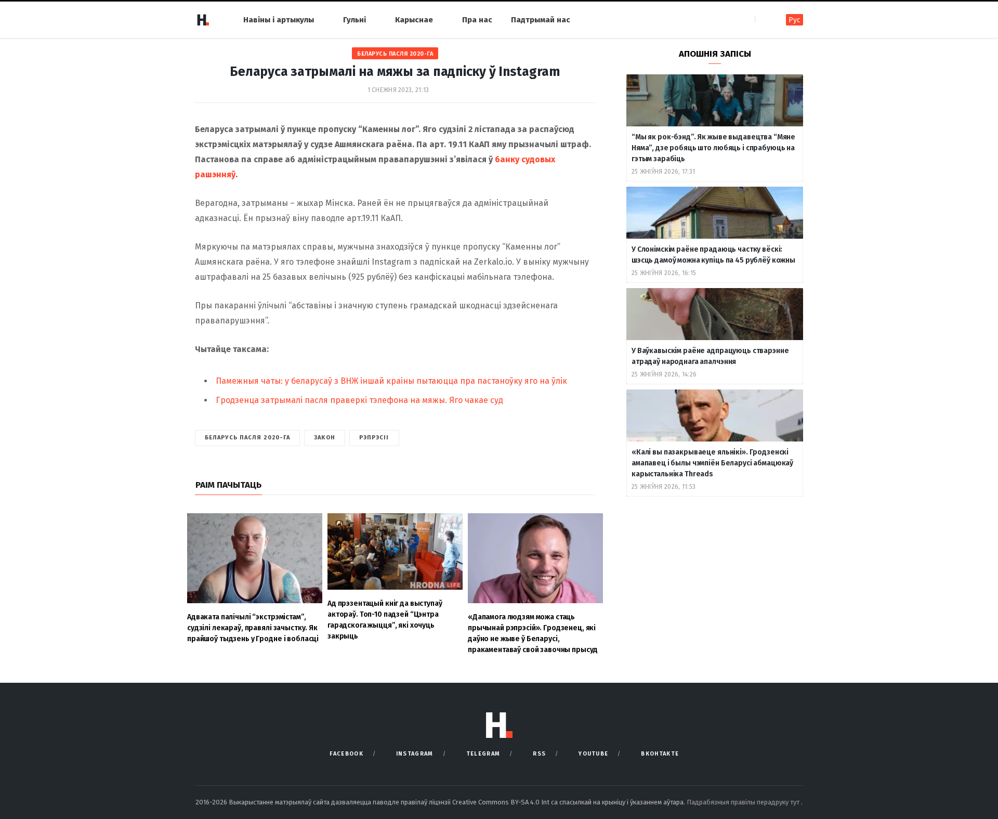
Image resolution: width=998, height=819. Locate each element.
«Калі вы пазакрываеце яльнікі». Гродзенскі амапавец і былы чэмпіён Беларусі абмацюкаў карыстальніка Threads (712, 463)
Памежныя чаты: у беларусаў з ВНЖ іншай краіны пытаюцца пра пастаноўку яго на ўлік (391, 381)
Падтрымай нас (540, 19)
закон (324, 437)
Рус (794, 20)
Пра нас (477, 19)
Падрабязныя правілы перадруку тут (744, 802)
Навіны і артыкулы (278, 19)
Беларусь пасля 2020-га (395, 53)
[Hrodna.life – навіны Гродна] (203, 20)
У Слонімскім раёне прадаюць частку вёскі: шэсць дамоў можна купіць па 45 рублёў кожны (713, 255)
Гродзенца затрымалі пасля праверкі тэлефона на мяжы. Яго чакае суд (359, 400)
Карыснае (414, 19)
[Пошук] (764, 19)
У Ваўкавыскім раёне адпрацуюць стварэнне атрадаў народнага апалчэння (710, 356)
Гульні (354, 19)
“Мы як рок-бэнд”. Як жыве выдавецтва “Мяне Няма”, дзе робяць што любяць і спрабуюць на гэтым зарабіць (713, 148)
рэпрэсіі (374, 437)
